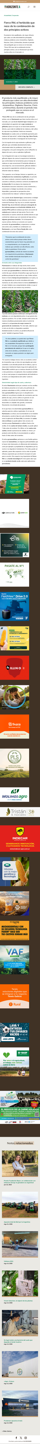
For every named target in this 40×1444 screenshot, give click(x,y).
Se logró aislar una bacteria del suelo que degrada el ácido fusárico (18, 1341)
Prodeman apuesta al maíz (13, 1421)
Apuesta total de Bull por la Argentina (17, 1222)
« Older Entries (7, 1431)
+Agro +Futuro (9, 1381)
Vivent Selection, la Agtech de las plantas (18, 1301)
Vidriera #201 (8, 1261)
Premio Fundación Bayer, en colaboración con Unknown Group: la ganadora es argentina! (20, 1182)
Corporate (15, 15)
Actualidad (7, 15)
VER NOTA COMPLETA (25, 87)
